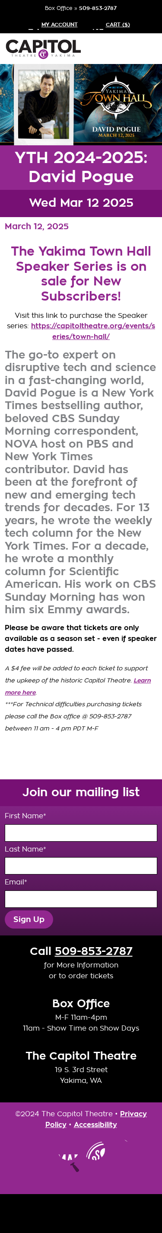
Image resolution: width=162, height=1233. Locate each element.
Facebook (68, 1149)
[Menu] (145, 49)
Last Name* (25, 849)
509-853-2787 (98, 8)
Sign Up (28, 919)
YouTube (94, 1149)
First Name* (25, 816)
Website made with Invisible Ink (81, 1213)
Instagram (42, 1149)
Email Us (120, 1149)
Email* (16, 882)
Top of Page (81, 1173)
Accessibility (95, 1124)
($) (118, 24)
